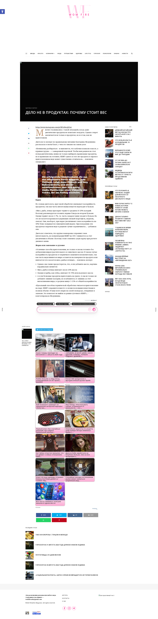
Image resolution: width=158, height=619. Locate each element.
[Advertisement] (79, 37)
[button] (2, 11)
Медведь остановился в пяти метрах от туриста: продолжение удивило (123, 174)
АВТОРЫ (65, 595)
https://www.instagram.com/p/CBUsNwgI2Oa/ (54, 127)
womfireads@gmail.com (34, 599)
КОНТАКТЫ (65, 598)
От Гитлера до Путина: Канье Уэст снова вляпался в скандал (123, 163)
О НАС (64, 601)
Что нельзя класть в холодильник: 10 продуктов (123, 142)
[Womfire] (79, 12)
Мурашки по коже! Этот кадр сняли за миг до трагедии (123, 152)
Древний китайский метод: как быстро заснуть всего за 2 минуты (123, 133)
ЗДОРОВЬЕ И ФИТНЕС (31, 107)
